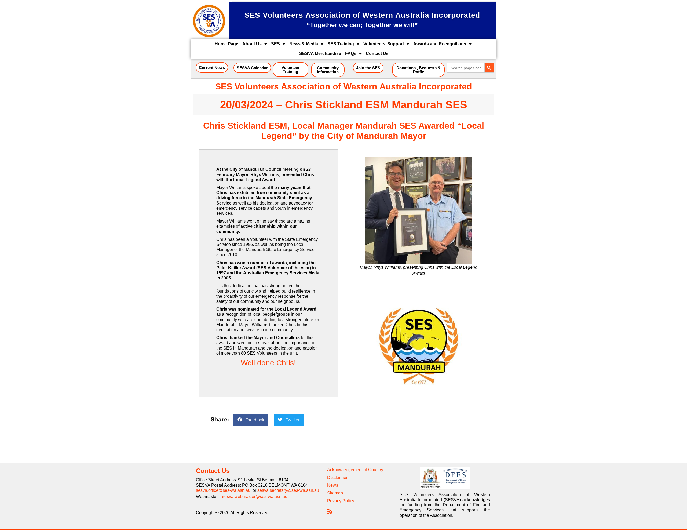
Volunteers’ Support (383, 44)
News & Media (303, 44)
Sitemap (335, 493)
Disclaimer (337, 477)
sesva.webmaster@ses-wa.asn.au (254, 496)
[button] (250, 420)
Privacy (334, 501)
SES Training (340, 44)
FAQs (350, 53)
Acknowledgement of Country (355, 469)
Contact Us (377, 53)
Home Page (226, 44)
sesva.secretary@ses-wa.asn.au (288, 490)
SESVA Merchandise (320, 53)
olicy (349, 501)
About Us (252, 44)
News (332, 485)
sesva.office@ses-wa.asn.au (224, 490)
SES (275, 44)
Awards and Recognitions (439, 44)
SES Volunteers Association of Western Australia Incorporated (343, 86)
